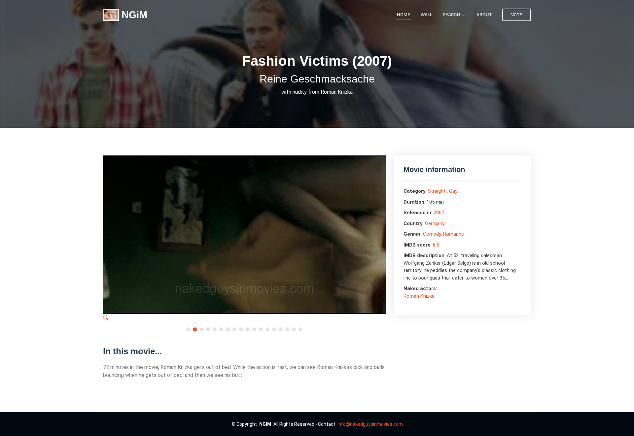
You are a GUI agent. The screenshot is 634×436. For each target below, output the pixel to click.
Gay (453, 191)
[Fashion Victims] (105, 318)
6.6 (436, 245)
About (484, 14)
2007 (439, 213)
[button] (188, 329)
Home (403, 14)
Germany (434, 223)
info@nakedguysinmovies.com (370, 424)
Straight (436, 191)
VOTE (516, 14)
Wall (426, 14)
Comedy (432, 234)
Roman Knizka (419, 296)
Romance (453, 234)
